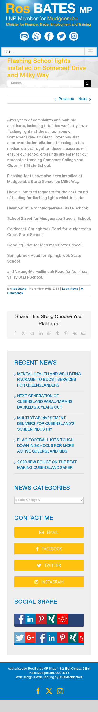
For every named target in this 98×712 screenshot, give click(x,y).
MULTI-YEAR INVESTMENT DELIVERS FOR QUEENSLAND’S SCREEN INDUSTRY (45, 424)
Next (82, 99)
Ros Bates (18, 289)
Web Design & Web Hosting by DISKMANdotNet (49, 677)
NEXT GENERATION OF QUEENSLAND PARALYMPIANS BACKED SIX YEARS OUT (45, 402)
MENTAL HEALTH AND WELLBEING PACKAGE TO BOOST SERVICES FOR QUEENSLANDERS (49, 380)
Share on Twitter (49, 638)
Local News (70, 289)
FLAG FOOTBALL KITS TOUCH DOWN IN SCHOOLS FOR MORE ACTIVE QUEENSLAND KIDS (45, 446)
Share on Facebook (49, 620)
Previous (66, 99)
